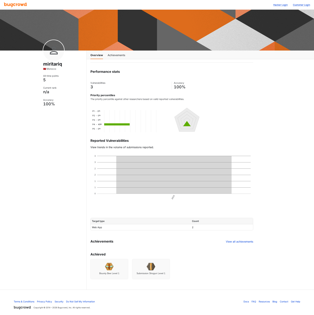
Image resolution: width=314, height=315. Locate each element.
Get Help (295, 301)
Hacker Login (280, 4)
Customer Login (301, 4)
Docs (246, 301)
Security (59, 301)
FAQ (254, 301)
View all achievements (239, 241)
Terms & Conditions (24, 301)
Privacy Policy (44, 301)
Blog (274, 301)
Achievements (116, 55)
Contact (284, 301)
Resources (264, 301)
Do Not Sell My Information (80, 301)
